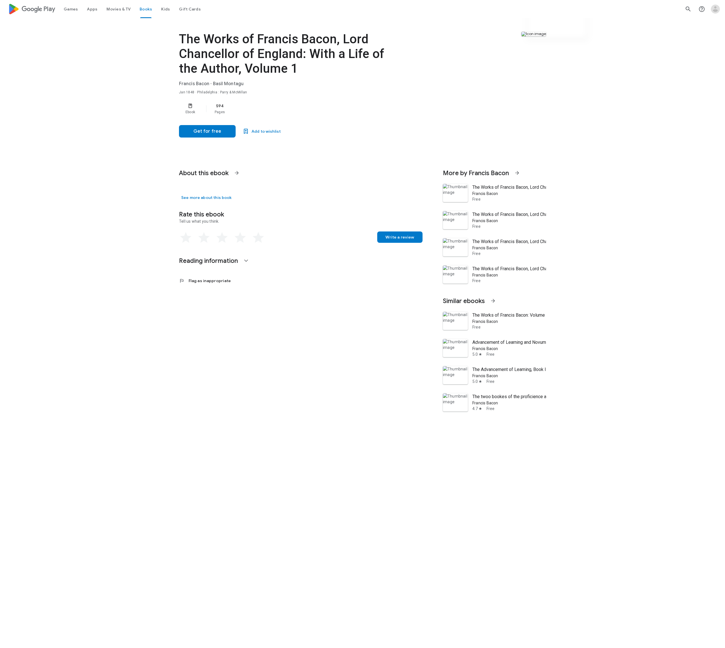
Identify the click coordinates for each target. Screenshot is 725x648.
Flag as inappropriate (205, 281)
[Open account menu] (715, 9)
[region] (292, 108)
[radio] (186, 237)
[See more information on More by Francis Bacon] (517, 173)
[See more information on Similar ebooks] (493, 301)
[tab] (70, 9)
